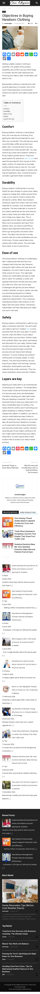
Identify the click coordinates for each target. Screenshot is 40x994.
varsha (4, 937)
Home (4, 8)
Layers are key (8, 119)
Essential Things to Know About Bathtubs (10, 467)
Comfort (6, 109)
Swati (4, 959)
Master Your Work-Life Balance (15, 944)
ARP (3, 974)
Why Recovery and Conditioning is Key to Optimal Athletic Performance (30, 469)
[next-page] (7, 557)
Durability (6, 111)
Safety (5, 116)
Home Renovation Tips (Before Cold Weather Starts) (18, 906)
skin (28, 329)
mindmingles (8, 23)
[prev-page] (3, 557)
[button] (3, 3)
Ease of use (7, 114)
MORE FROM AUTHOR (28, 512)
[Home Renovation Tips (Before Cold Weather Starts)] (20, 891)
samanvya (5, 911)
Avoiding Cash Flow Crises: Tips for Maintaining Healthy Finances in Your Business (17, 969)
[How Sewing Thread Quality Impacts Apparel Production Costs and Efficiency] (7, 522)
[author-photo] (20, 491)
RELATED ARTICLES (10, 512)
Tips (9, 8)
